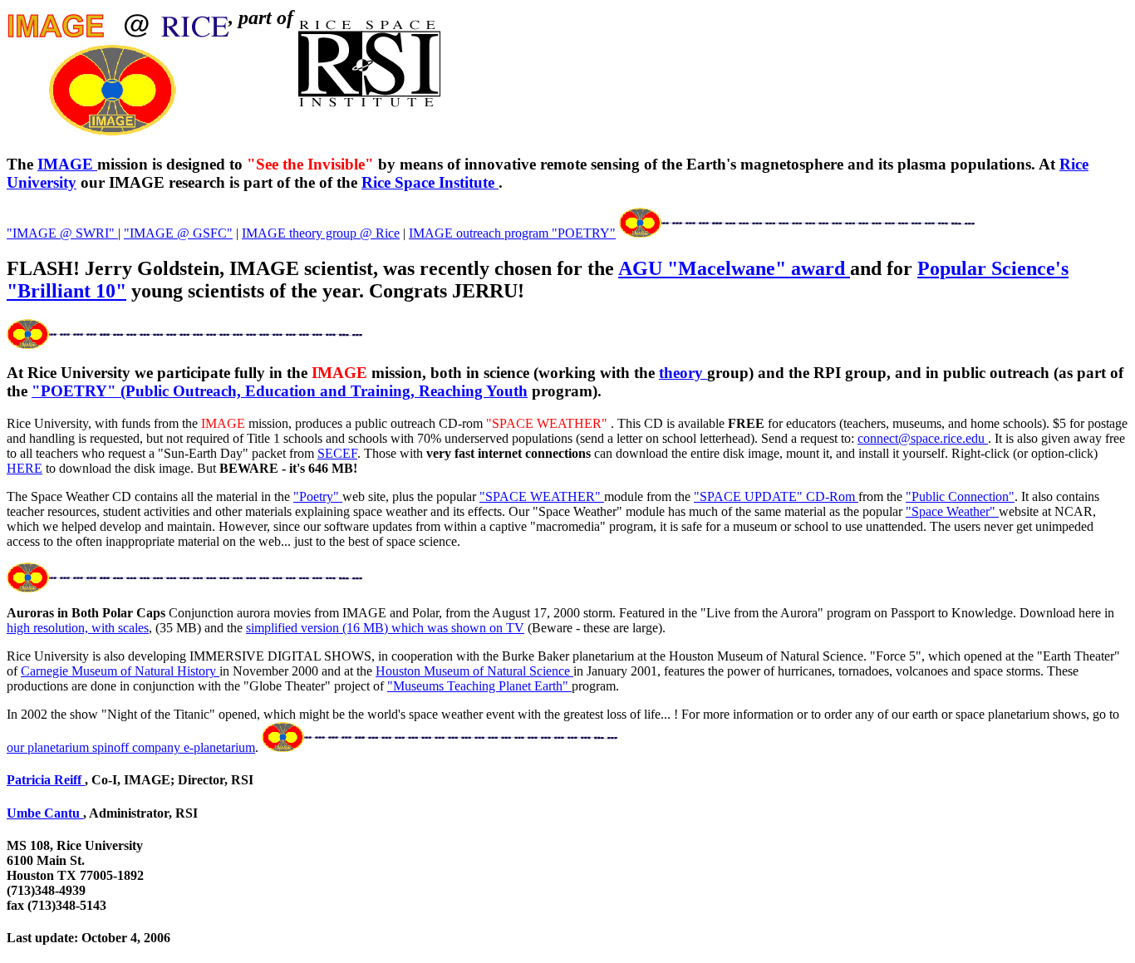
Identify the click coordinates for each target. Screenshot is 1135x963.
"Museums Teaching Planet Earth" (479, 686)
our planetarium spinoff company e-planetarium (131, 747)
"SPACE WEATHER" (541, 496)
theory (683, 372)
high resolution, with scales (78, 628)
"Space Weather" (952, 511)
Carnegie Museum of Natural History (120, 671)
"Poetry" (317, 496)
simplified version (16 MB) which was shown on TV (385, 628)
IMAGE (67, 164)
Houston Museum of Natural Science (474, 671)
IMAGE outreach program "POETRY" (512, 233)
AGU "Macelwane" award (734, 268)
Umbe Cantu (45, 813)
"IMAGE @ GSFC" (178, 233)
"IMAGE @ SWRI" (62, 233)
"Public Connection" (960, 496)
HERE (24, 468)
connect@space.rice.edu (922, 438)
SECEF (337, 453)
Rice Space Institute (430, 182)
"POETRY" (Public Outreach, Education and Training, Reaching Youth (280, 391)
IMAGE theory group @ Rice (321, 233)
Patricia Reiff (46, 780)
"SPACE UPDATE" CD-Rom (776, 496)
